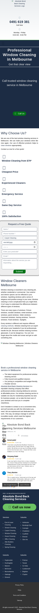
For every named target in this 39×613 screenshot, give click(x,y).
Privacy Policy (19, 585)
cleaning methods (7, 326)
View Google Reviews (10, 485)
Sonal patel (11, 440)
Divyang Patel (12, 456)
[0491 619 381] (19, 18)
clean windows (6, 145)
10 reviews (24, 436)
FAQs (19, 590)
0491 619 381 (19, 22)
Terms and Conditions (19, 595)
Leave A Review (24, 485)
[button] (3, 43)
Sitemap (19, 600)
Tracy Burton (12, 472)
